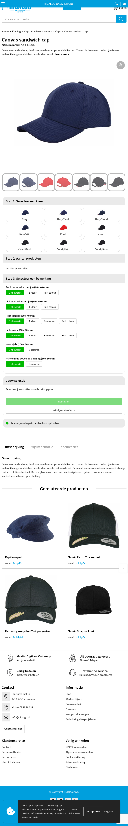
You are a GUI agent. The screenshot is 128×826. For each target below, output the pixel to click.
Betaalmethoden (11, 752)
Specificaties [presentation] (68, 446)
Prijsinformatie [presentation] (41, 446)
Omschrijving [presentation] (14, 446)
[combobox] (59, 19)
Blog (68, 694)
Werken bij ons (74, 699)
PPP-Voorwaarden (76, 747)
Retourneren (9, 757)
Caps (58, 31)
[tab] (14, 447)
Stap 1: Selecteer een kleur (24, 201)
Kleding (16, 31)
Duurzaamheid (74, 704)
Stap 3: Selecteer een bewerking (28, 278)
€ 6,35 (13, 563)
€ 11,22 (77, 563)
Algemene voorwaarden (79, 752)
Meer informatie (74, 811)
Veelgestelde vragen (77, 714)
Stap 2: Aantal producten (23, 258)
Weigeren (108, 811)
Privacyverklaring (76, 762)
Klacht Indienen (11, 762)
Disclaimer (72, 767)
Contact (6, 747)
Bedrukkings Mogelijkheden (81, 719)
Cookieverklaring (75, 757)
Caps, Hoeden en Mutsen (38, 31)
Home (5, 31)
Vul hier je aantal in (17, 268)
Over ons (71, 709)
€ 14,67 (14, 637)
